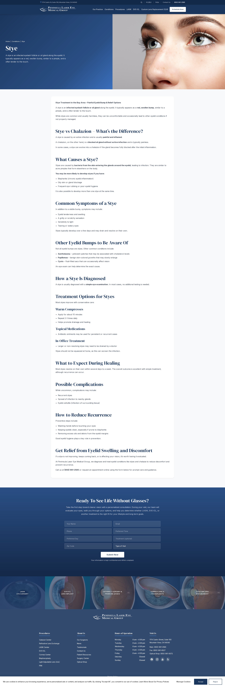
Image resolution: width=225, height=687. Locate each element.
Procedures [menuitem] (120, 9)
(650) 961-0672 (166, 654)
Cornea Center (45, 655)
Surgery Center (83, 658)
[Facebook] (152, 659)
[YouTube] (162, 659)
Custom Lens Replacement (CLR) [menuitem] (154, 9)
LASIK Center (44, 647)
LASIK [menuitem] (129, 9)
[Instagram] (157, 659)
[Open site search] (141, 2)
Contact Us (166, 2)
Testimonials (81, 647)
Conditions (16, 41)
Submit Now (112, 555)
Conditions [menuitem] (109, 9)
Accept (200, 682)
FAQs (157, 2)
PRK (40, 666)
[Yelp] (168, 659)
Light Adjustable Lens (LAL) (49, 662)
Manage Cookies (183, 682)
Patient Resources (84, 655)
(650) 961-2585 (179, 2)
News (79, 643)
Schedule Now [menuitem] (178, 9)
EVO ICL (42, 651)
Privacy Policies (163, 682)
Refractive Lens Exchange (49, 643)
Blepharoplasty (45, 658)
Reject (215, 682)
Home (8, 41)
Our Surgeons (82, 640)
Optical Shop (82, 662)
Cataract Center (45, 640)
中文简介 (149, 2)
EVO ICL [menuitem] (136, 9)
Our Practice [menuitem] (98, 9)
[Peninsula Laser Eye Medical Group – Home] (57, 9)
